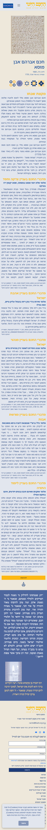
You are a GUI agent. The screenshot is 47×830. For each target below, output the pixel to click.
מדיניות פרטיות (40, 784)
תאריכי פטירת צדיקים (37, 790)
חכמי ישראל (41, 799)
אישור (23, 823)
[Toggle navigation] (18, 5)
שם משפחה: (41, 747)
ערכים (43, 796)
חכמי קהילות (41, 793)
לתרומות (23, 578)
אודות (43, 774)
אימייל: (42, 754)
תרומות (43, 778)
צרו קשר (42, 781)
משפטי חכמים (40, 802)
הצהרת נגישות (40, 787)
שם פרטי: (42, 740)
